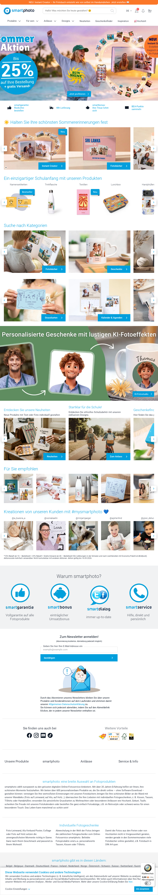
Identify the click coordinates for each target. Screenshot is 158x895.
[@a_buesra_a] (18, 535)
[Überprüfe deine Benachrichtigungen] (143, 10)
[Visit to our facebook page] (29, 735)
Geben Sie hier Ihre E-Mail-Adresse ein (62, 646)
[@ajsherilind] (115, 535)
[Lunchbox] (115, 202)
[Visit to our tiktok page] (50, 735)
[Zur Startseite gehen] (19, 10)
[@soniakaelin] (51, 535)
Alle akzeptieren (142, 889)
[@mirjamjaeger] (83, 535)
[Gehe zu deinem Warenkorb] (150, 10)
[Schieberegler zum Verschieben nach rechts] (153, 148)
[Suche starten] (112, 11)
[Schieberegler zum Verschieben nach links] (4, 148)
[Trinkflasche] (51, 202)
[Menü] (153, 864)
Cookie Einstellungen (16, 889)
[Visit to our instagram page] (36, 735)
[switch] (148, 883)
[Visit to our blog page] (43, 735)
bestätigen (49, 657)
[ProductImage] (18, 488)
